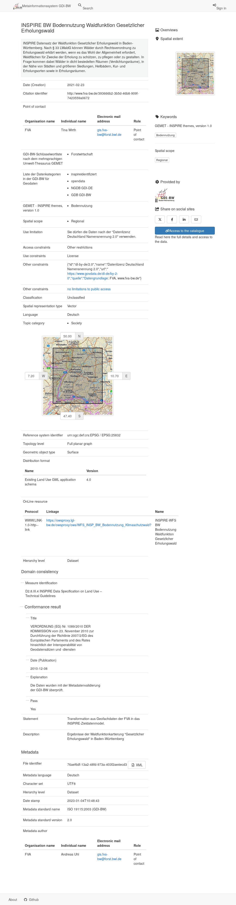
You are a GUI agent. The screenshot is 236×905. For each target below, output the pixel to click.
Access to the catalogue (186, 230)
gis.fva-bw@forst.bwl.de (109, 132)
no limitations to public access (89, 289)
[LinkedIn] (184, 219)
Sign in (221, 8)
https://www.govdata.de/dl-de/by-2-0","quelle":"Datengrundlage (92, 275)
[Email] (196, 219)
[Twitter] (160, 219)
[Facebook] (172, 219)
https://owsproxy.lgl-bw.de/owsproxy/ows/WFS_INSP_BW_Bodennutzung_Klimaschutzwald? (98, 522)
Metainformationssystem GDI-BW (46, 5)
